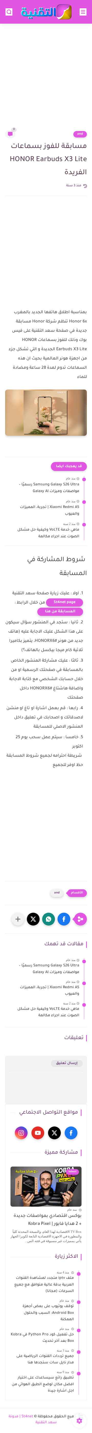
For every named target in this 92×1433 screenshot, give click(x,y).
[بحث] (9, 12)
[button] (63, 919)
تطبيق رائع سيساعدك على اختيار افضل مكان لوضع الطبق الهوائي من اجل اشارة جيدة (43, 1384)
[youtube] (37, 1132)
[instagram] (21, 1132)
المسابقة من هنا (60, 612)
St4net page (64, 602)
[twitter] (54, 1132)
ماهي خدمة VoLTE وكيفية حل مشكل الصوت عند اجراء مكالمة (48, 533)
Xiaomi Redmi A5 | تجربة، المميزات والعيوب (49, 510)
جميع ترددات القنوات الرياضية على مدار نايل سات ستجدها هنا (45, 1359)
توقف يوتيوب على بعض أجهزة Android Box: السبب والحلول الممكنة (48, 1313)
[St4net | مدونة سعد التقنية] (46, 12)
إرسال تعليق (67, 1063)
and (80, 134)
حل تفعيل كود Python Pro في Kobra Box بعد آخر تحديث (42, 1338)
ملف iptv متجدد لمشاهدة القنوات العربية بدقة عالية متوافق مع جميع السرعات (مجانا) (44, 1284)
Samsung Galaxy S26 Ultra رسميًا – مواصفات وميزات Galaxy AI (49, 488)
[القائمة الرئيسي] (83, 12)
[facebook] (71, 1132)
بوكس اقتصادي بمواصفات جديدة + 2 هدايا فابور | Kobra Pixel (48, 1220)
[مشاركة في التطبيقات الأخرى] (18, 919)
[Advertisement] (46, 80)
